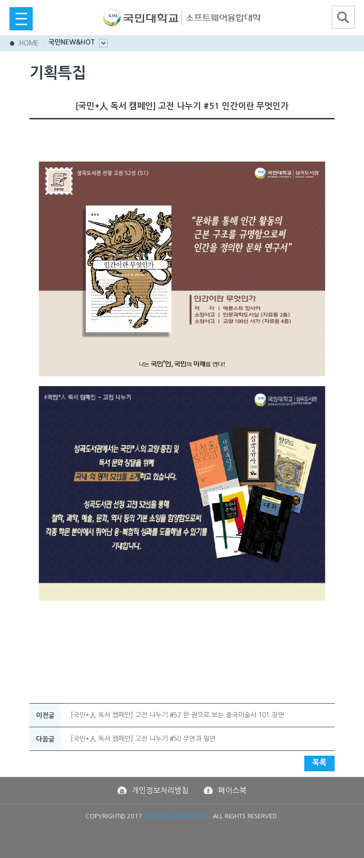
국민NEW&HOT (71, 42)
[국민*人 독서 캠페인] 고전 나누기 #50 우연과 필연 (143, 738)
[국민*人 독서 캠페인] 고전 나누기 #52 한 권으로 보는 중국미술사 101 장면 (177, 715)
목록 (319, 762)
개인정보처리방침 (160, 790)
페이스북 (232, 790)
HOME (29, 43)
